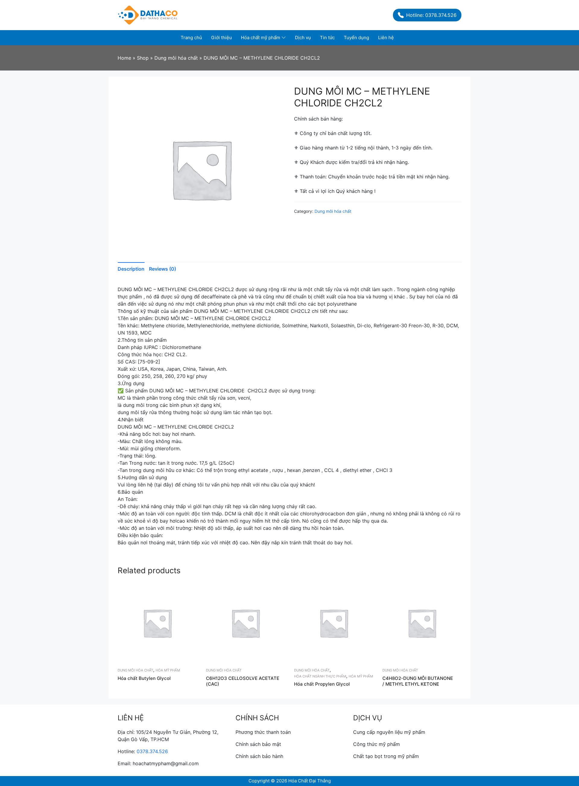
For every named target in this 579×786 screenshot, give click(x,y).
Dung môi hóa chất (333, 211)
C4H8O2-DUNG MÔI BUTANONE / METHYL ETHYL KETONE (417, 681)
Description (131, 269)
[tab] (133, 268)
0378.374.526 (152, 751)
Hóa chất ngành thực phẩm (320, 676)
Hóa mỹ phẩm (168, 670)
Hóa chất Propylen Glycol (322, 684)
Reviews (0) (162, 269)
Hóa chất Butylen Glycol (144, 678)
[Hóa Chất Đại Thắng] (148, 14)
